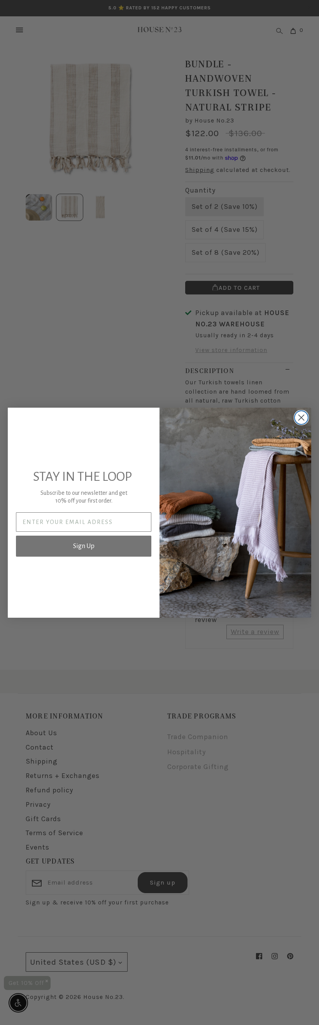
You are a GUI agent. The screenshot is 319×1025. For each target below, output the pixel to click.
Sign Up (84, 546)
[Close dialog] (301, 417)
